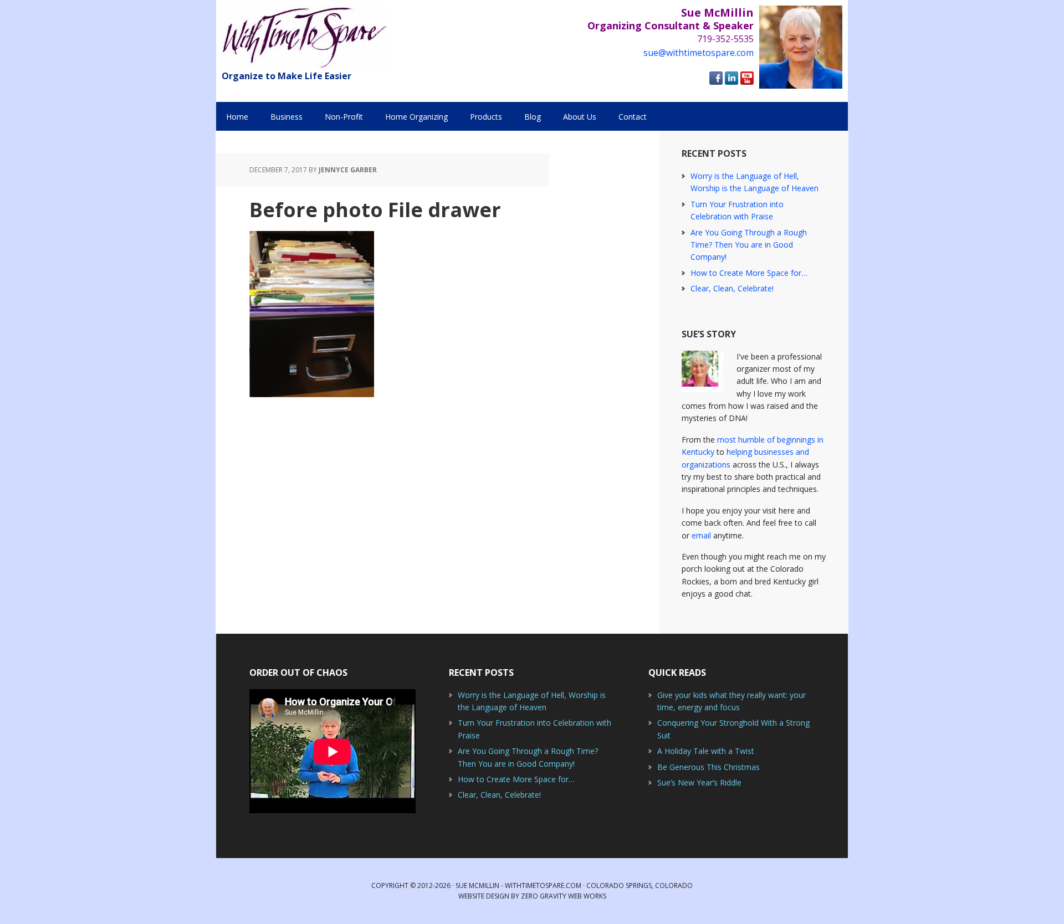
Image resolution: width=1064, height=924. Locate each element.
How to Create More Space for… (748, 273)
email (701, 535)
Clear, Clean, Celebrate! (732, 288)
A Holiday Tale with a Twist (705, 751)
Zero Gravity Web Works (563, 896)
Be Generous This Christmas (708, 767)
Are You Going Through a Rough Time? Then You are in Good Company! (748, 245)
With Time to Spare (305, 37)
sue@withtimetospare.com (698, 53)
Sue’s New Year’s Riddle (699, 782)
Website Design (483, 896)
